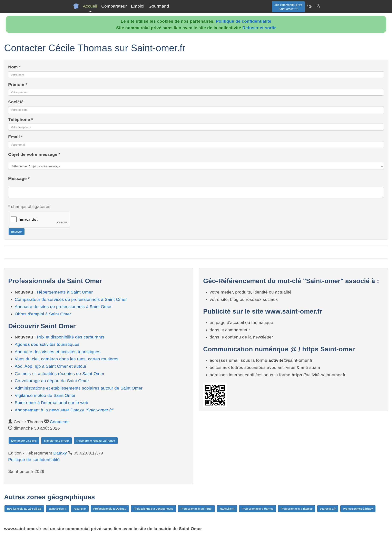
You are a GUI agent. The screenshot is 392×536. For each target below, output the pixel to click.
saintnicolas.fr (57, 508)
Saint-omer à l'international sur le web (51, 402)
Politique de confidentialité (243, 21)
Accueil (90, 6)
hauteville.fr (226, 508)
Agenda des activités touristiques (47, 344)
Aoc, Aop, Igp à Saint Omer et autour (50, 366)
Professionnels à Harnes (257, 508)
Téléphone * (20, 119)
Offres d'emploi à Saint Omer (43, 314)
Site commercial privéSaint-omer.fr (288, 6)
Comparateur (114, 6)
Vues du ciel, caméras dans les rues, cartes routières (66, 358)
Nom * (14, 67)
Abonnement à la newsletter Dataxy (64, 410)
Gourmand (158, 6)
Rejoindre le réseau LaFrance (95, 440)
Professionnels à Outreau (109, 508)
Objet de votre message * (34, 154)
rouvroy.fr (80, 508)
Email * (15, 136)
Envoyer (16, 231)
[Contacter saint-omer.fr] (317, 6)
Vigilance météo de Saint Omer (45, 395)
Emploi (137, 6)
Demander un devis (24, 440)
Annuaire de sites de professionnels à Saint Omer (63, 306)
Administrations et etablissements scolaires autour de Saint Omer (79, 388)
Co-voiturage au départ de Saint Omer (52, 380)
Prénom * (17, 84)
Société (16, 101)
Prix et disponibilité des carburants (70, 337)
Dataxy (60, 453)
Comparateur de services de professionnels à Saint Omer (71, 299)
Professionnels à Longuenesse (153, 508)
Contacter (59, 421)
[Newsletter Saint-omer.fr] (309, 6)
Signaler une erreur (56, 440)
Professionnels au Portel (196, 508)
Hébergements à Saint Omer (65, 292)
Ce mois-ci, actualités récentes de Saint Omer (59, 373)
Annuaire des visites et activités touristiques (57, 351)
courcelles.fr (328, 508)
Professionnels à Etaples (297, 508)
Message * (19, 178)
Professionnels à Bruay (358, 508)
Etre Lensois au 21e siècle (24, 508)
